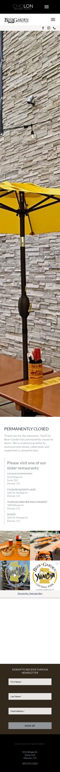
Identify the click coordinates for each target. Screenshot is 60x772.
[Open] (15, 545)
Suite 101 (30, 755)
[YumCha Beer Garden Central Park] (16, 19)
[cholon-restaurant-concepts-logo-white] (23, 5)
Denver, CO (30, 757)
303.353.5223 (30, 763)
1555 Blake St (29, 751)
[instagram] (48, 28)
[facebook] (43, 28)
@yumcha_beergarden (30, 593)
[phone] (54, 28)
